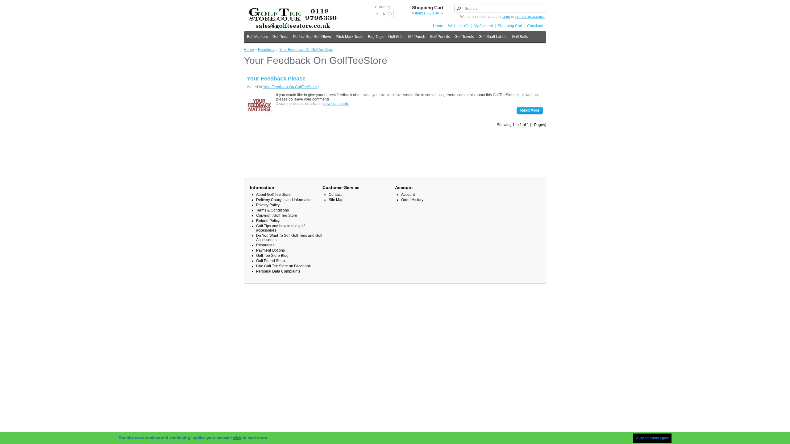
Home (438, 26)
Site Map (336, 200)
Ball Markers (257, 37)
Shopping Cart (510, 26)
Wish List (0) (458, 26)
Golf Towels (464, 37)
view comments (336, 103)
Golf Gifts (395, 37)
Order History (412, 200)
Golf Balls (520, 37)
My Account (483, 26)
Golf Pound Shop (270, 261)
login (506, 16)
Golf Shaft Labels (493, 37)
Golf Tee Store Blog (272, 255)
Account (408, 194)
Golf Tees (280, 37)
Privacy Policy (268, 205)
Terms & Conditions (272, 210)
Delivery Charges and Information (284, 200)
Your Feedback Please (276, 79)
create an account (530, 16)
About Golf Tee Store (273, 194)
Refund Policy (268, 221)
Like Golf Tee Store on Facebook (283, 266)
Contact (335, 194)
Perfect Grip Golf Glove (312, 37)
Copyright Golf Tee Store (276, 215)
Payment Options (270, 250)
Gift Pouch (416, 37)
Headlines (266, 49)
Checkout (535, 26)
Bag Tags (376, 37)
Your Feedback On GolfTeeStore (306, 49)
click (237, 438)
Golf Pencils (440, 37)
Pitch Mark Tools (349, 37)
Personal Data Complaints (278, 271)
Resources (265, 245)
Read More (529, 110)
